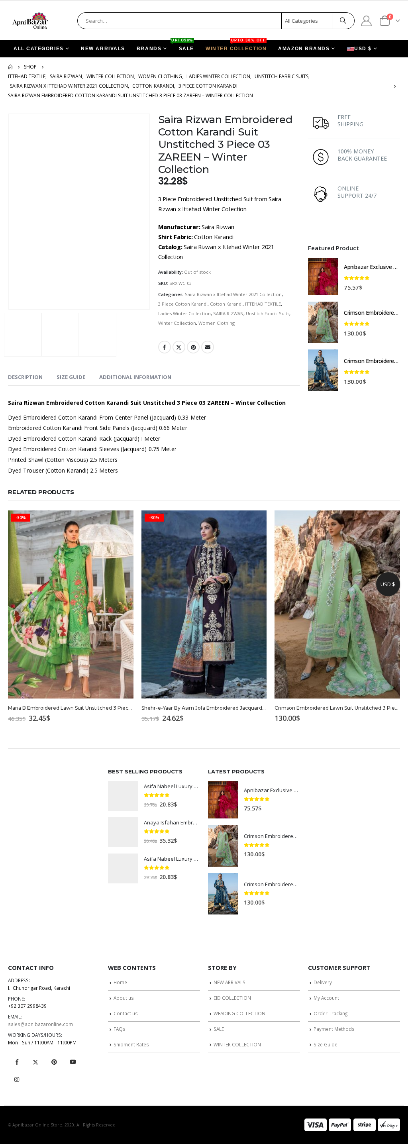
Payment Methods (334, 1029)
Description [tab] (25, 377)
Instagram (17, 1079)
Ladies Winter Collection (184, 313)
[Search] (343, 21)
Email (207, 347)
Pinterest (193, 347)
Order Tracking (330, 1013)
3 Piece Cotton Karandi (183, 304)
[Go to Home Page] (10, 67)
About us (124, 998)
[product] (323, 276)
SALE (183, 45)
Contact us (126, 1013)
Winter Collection (177, 323)
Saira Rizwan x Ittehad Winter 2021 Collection (233, 294)
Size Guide (325, 1044)
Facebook (164, 347)
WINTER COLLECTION (236, 45)
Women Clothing (216, 323)
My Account (326, 998)
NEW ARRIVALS (103, 48)
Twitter (179, 347)
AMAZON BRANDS (304, 48)
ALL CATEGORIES (39, 48)
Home (120, 982)
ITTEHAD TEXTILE (263, 304)
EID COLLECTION (232, 998)
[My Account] (366, 20)
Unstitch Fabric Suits (267, 313)
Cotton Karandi (226, 304)
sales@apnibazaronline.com (40, 1024)
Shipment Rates (131, 1044)
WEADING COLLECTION (239, 1013)
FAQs (120, 1029)
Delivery (323, 982)
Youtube (73, 1062)
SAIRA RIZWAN (228, 313)
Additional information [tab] (135, 377)
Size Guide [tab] (71, 377)
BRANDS (149, 48)
